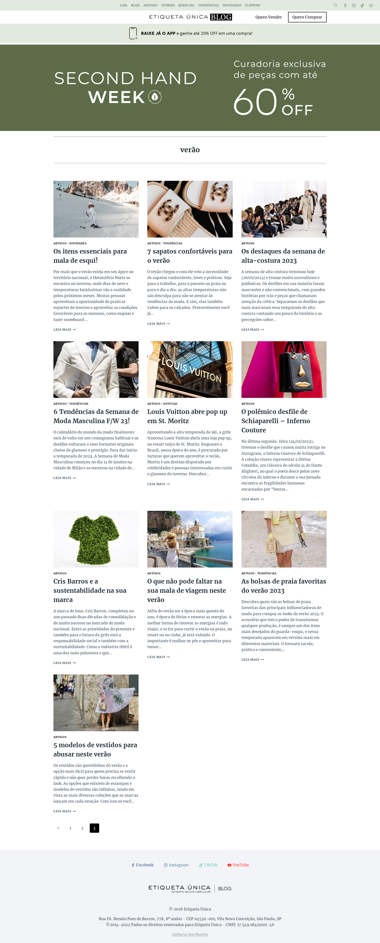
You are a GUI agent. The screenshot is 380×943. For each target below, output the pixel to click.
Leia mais (64, 330)
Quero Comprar (307, 17)
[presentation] (96, 209)
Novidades (232, 5)
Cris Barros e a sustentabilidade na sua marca (89, 590)
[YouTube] (371, 5)
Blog (135, 5)
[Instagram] (354, 5)
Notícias (170, 403)
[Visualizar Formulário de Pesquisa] (335, 5)
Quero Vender (269, 17)
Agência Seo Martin (190, 934)
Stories (168, 5)
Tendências (208, 5)
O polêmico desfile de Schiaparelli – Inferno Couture (275, 421)
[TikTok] (362, 5)
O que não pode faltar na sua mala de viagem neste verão (186, 590)
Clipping (252, 5)
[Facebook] (345, 5)
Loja (123, 5)
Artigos (150, 5)
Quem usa (186, 5)
